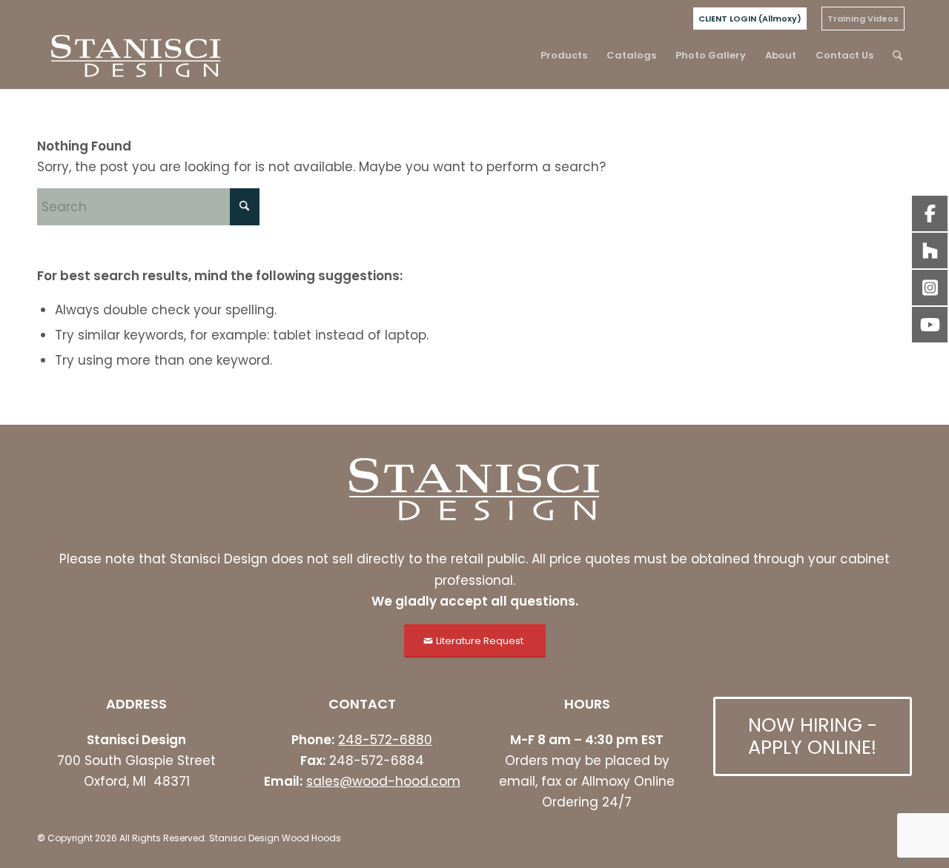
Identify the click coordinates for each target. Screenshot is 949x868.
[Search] (897, 55)
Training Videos (863, 18)
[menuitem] (750, 18)
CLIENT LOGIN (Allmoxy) (749, 18)
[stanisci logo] (136, 55)
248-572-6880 (385, 740)
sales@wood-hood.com (383, 781)
